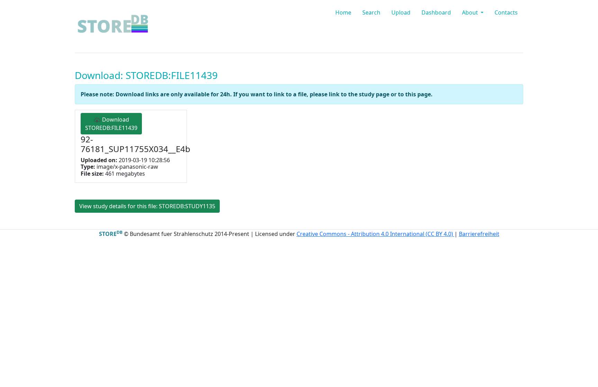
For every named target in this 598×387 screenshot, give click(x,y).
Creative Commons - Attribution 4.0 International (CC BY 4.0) (375, 234)
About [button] (470, 12)
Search (371, 12)
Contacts (506, 12)
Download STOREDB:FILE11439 (111, 124)
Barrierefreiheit (479, 234)
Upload (400, 12)
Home (343, 12)
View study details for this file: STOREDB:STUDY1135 (147, 206)
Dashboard (436, 12)
